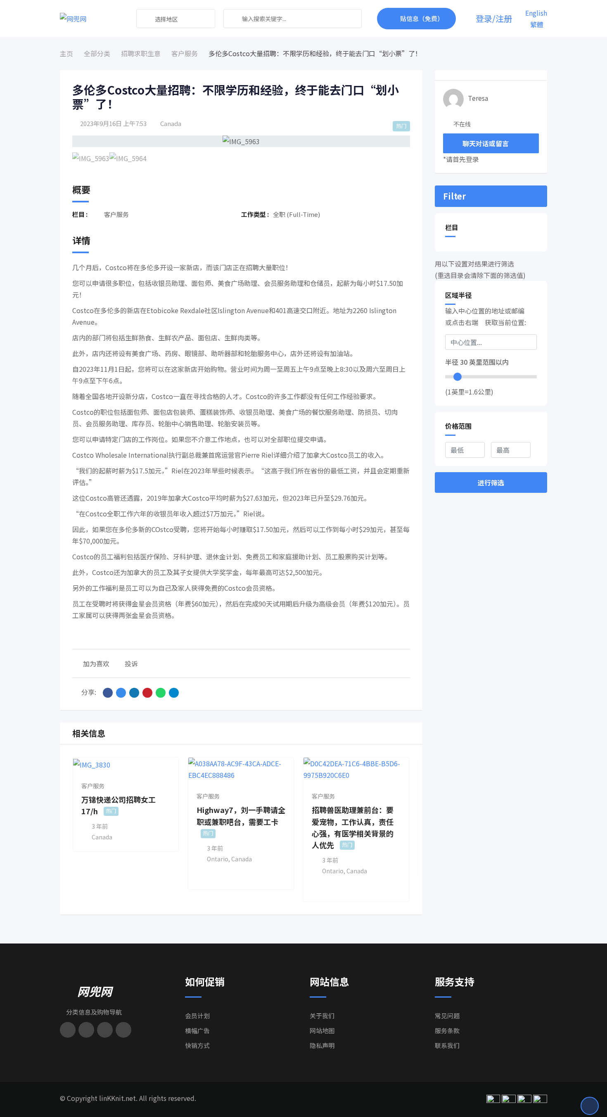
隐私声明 (322, 1045)
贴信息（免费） (421, 18)
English (536, 13)
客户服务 (92, 785)
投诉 (131, 663)
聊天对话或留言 (485, 143)
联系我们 (447, 1045)
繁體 (536, 24)
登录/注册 (494, 18)
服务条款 (447, 1030)
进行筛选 (491, 482)
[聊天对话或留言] (465, 18)
